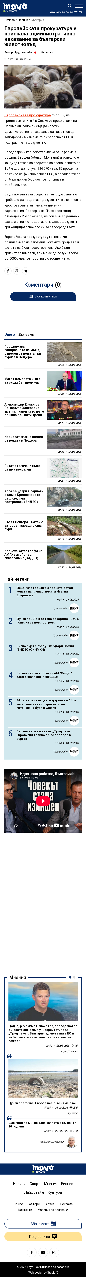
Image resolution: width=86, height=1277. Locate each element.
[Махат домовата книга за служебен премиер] (64, 381)
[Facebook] (32, 1252)
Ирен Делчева (69, 1051)
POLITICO (72, 1113)
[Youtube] (43, 1252)
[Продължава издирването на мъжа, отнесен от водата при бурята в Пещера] (64, 352)
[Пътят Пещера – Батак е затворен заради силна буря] (64, 526)
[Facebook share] (8, 271)
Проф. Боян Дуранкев (51, 1141)
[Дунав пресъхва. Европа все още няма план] (43, 1078)
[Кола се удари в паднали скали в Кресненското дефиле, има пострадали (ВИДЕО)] (64, 497)
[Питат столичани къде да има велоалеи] (64, 468)
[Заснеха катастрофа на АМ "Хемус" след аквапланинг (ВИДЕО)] (64, 555)
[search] (70, 6)
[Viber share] (16, 271)
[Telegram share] (25, 271)
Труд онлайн (23, 52)
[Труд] (43, 1169)
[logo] (15, 7)
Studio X (52, 1272)
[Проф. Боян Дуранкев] (71, 1141)
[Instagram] (54, 1252)
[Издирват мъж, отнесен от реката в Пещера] (64, 439)
